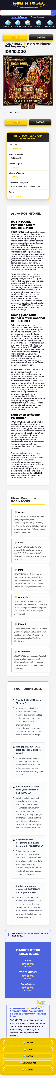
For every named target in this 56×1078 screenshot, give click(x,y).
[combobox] (25, 12)
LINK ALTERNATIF (29, 1063)
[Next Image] (51, 81)
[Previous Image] (5, 81)
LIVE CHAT (30, 1071)
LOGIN (15, 37)
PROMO (30, 1042)
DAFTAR (41, 37)
